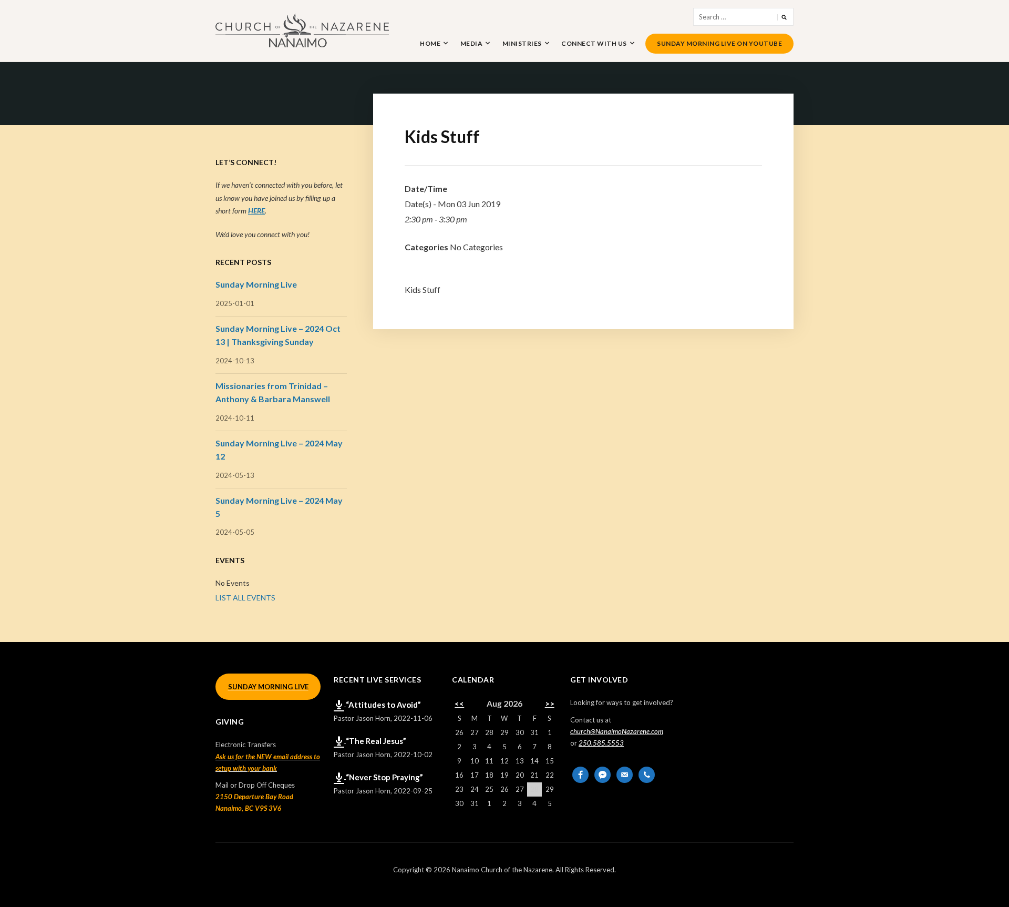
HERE (256, 210)
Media (471, 43)
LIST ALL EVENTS (245, 597)
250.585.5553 (601, 743)
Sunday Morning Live (256, 284)
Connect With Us (594, 43)
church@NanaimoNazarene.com (616, 731)
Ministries (522, 43)
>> (549, 703)
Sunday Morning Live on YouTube (719, 43)
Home (430, 43)
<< (459, 703)
